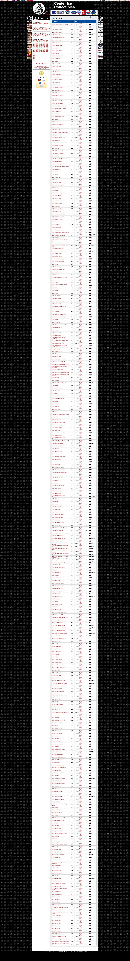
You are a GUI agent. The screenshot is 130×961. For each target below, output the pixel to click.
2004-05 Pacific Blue (56, 878)
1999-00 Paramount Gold (57, 588)
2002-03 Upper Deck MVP (57, 831)
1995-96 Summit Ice (56, 409)
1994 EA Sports (55, 274)
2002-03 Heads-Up (56, 762)
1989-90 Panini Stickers (57, 40)
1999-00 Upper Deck (56, 609)
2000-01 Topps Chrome (57, 659)
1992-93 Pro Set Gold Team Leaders (59, 158)
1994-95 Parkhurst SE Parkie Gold (59, 306)
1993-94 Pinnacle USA (57, 219)
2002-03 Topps (55, 807)
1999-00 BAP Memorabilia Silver (59, 538)
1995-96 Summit (55, 406)
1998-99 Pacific (55, 501)
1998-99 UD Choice (56, 519)
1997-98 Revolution (56, 483)
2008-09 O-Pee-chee (56, 925)
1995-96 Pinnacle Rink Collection (59, 396)
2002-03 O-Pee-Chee (56, 770)
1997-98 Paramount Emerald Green (59, 472)
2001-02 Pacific (55, 701)
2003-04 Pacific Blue (56, 849)
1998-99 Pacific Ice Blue (57, 504)
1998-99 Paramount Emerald (58, 514)
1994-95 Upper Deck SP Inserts (58, 361)
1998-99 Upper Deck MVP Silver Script (60, 533)
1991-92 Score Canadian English (59, 108)
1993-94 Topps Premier (57, 253)
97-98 (40, 49)
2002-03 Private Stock (56, 794)
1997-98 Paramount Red (57, 477)
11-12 (47, 41)
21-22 (34, 55)
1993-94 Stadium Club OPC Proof (59, 251)
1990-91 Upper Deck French (58, 69)
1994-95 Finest (55, 282)
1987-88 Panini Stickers (57, 29)
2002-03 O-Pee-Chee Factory (58, 773)
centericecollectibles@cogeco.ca (47, 952)
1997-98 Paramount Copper (58, 467)
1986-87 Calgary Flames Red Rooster (60, 24)
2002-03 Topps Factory (57, 812)
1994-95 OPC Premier (56, 298)
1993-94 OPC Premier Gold (57, 200)
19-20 (47, 51)
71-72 (34, 41)
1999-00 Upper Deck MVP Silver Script (60, 617)
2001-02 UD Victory (56, 736)
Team (40, 23)
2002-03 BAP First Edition (57, 754)
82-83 (37, 43)
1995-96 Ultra (55, 417)
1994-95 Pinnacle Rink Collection (59, 316)
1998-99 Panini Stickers (57, 506)
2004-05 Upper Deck (56, 886)
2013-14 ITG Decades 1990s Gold (59, 936)
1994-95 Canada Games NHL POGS (59, 277)
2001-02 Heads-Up (56, 693)
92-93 (40, 43)
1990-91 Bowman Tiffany (57, 45)
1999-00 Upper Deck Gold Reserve (59, 612)
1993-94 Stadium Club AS (57, 229)
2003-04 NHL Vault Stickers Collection (60, 844)
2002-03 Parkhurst (56, 788)
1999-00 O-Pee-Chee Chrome (58, 567)
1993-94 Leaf (55, 190)
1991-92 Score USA (56, 111)
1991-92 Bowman (55, 71)
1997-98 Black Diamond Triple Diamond (60, 440)
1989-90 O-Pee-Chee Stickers (58, 37)
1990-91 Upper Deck (56, 66)
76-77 (34, 48)
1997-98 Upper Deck (56, 490)
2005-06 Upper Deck (56, 904)
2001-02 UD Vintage (56, 738)
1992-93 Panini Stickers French (58, 137)
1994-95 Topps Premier (57, 351)
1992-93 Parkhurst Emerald (57, 145)
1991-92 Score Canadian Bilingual (59, 106)
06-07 (44, 48)
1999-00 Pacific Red (56, 577)
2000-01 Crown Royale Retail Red (59, 638)
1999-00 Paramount (56, 580)
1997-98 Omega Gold (56, 459)
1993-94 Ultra (55, 264)
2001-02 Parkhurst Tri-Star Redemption (60, 712)
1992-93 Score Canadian (57, 161)
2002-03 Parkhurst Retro (57, 791)
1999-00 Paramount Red (57, 591)
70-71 (34, 40)
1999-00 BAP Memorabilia (57, 535)
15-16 (47, 46)
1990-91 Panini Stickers (57, 50)
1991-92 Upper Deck (56, 121)
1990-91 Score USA (56, 58)
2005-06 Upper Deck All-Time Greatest (60, 907)
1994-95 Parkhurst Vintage (57, 309)
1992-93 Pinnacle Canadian (58, 150)
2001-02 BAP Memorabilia (57, 678)
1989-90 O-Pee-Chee (56, 34)
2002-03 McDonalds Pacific (57, 765)
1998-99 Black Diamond (57, 493)
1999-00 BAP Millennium (57, 541)
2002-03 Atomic (55, 746)
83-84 (37, 44)
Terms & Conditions (45, 67)
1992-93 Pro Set (55, 156)
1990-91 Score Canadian (57, 55)
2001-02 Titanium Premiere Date (59, 720)
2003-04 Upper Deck (56, 870)
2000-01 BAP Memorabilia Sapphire (59, 628)
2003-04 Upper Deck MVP (57, 873)
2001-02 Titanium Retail (57, 722)
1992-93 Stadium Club (56, 171)
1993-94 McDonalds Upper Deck (59, 193)
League (35, 23)
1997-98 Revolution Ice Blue (58, 485)
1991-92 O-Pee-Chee (56, 74)
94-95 (40, 45)
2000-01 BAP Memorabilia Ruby (58, 625)
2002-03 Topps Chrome (57, 809)
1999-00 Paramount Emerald (58, 585)
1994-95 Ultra (55, 353)
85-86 (37, 46)
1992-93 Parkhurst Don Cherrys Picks (60, 142)
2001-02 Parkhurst (56, 709)
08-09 (44, 50)
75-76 (34, 46)
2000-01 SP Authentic (56, 646)
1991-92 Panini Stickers (57, 79)
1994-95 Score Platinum (57, 327)
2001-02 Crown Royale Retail (58, 691)
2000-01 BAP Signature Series (58, 630)
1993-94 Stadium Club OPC (58, 248)
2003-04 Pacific (55, 846)
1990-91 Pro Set (55, 53)
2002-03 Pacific (55, 775)
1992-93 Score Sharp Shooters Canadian (60, 166)
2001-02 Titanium (55, 717)
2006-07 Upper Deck (56, 918)
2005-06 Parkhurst (56, 899)
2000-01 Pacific (55, 643)
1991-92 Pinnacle (55, 92)
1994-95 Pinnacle (55, 311)
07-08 (44, 49)
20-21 (34, 54)
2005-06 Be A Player (56, 891)
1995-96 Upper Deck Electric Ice (58, 422)
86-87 (37, 48)
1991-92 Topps (55, 119)
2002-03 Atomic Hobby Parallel (58, 749)
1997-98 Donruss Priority (57, 446)
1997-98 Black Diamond (57, 435)
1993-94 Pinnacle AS (56, 211)
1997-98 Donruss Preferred (57, 443)
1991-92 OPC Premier (56, 77)
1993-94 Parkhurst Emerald (57, 208)
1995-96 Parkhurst (56, 390)
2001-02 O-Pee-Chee (56, 699)
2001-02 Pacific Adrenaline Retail (59, 707)
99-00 (40, 51)
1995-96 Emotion (55, 380)
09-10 (44, 51)
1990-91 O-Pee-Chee (56, 48)
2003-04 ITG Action (56, 838)
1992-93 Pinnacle (55, 148)
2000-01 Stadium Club (56, 651)
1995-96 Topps (55, 411)
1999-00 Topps (55, 601)
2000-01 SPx (54, 649)
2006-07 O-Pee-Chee (56, 915)
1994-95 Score (55, 319)
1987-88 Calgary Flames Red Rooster (60, 26)
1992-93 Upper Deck (56, 182)
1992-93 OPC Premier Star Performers (60, 132)
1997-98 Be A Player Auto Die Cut (59, 432)
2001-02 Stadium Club (56, 715)
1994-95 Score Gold (56, 322)
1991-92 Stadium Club (56, 113)
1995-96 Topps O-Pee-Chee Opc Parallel (60, 414)
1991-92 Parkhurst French (57, 87)
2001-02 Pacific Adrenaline (57, 704)
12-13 (47, 43)
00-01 (44, 40)
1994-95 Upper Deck (56, 356)
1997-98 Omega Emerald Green (58, 456)
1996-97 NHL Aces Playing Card (58, 425)
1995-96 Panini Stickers (57, 388)
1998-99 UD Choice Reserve (58, 522)
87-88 (37, 49)
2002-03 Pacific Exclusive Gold (58, 783)
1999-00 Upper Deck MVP (57, 614)
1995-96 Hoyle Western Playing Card (59, 382)
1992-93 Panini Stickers (57, 135)
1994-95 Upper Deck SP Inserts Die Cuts (60, 364)
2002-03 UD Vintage (56, 825)
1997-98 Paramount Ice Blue (58, 475)
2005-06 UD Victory (56, 902)
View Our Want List (41, 63)
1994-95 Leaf (55, 293)
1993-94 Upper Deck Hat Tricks (58, 269)
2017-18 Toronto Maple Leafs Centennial (60, 939)
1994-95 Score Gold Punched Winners (60, 324)
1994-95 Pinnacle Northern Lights (59, 314)
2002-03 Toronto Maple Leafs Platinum (60, 817)
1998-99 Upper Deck (56, 525)
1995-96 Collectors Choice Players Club (60, 372)
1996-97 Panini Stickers (57, 427)
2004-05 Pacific (55, 875)
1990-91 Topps (55, 61)
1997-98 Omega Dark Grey (57, 454)
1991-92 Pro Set (55, 98)
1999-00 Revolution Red (57, 596)
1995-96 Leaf (55, 385)
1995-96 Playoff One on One (58, 398)
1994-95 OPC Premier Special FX (59, 301)
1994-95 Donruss (55, 280)
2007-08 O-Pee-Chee (56, 920)
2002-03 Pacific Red (56, 786)
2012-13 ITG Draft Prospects (58, 933)
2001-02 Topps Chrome (57, 728)
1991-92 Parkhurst (56, 82)
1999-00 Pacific (55, 575)
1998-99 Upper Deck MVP (57, 530)
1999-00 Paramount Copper (58, 583)
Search (45, 23)
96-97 (40, 48)
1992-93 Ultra (55, 179)
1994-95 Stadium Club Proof (58, 343)
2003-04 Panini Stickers (57, 860)
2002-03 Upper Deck (56, 828)
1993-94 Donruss (55, 187)
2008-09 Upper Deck (56, 931)
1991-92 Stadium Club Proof (58, 116)
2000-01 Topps (55, 657)
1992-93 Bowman (55, 127)
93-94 (40, 44)
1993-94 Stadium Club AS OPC (58, 235)
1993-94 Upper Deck (56, 266)
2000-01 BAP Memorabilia (57, 620)
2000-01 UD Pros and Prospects (58, 667)
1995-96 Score (55, 401)
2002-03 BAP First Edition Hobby (59, 757)
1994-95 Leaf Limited (56, 295)
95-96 (40, 46)
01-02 (44, 41)
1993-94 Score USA (56, 224)
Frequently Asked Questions (41, 68)
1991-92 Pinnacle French (57, 95)
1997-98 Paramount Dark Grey (58, 469)
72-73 (34, 43)
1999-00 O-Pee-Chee (56, 564)
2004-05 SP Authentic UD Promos (59, 883)
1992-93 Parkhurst (56, 140)
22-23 (34, 56)
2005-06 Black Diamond (57, 894)
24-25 (34, 58)
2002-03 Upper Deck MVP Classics (59, 833)
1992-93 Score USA (56, 169)
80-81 (37, 40)
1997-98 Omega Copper (57, 451)
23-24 (34, 57)
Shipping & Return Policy (41, 66)
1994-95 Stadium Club (56, 335)
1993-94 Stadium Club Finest (58, 237)
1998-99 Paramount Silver (57, 517)
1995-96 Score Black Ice (57, 403)
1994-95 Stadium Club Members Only (60, 340)
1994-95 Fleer (55, 290)
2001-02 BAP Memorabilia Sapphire (59, 683)
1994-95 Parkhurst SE (56, 303)
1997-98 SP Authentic (56, 488)
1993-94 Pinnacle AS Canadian (58, 214)
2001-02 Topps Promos (57, 733)
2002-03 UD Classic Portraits (58, 820)
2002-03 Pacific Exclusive (57, 780)
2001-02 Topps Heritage (57, 730)
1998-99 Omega (55, 498)
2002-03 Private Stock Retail (58, 799)
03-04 (44, 44)
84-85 (37, 45)
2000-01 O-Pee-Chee (56, 641)
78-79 (34, 50)
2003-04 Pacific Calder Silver (58, 854)
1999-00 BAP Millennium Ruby (58, 562)
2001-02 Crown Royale (57, 688)
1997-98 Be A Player (56, 430)
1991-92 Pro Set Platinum (57, 103)
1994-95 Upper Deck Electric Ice (58, 359)
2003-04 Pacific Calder (57, 852)
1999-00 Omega (55, 570)
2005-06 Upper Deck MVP (57, 910)
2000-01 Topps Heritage (57, 662)
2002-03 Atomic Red (56, 751)
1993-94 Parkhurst (56, 206)
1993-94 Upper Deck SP (57, 272)
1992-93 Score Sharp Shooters (58, 164)
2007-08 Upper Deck (56, 923)
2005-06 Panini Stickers (57, 896)
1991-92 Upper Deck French (58, 124)
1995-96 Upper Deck (56, 419)
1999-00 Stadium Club (56, 599)
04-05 (44, 45)
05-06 (44, 46)
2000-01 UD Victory (56, 670)
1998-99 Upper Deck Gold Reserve (59, 527)
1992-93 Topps (55, 174)
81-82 (37, 41)
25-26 (34, 60)
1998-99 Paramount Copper (58, 512)
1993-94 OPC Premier (56, 195)
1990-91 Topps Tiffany (56, 63)
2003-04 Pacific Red (56, 857)
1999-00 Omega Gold (56, 572)
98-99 (40, 50)
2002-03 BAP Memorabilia (57, 759)
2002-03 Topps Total (56, 815)
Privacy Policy (37, 67)
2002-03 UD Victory (56, 823)
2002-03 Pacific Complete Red (58, 778)
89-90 (37, 51)
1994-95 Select (55, 330)
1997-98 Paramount (56, 464)
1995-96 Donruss (55, 377)
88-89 (37, 50)
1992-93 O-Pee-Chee (56, 129)
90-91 (40, 40)
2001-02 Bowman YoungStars (58, 686)
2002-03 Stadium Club (56, 802)
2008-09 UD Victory (56, 928)
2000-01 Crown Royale (57, 635)
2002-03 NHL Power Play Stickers (59, 767)
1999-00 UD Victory (56, 606)
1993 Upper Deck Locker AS (58, 185)
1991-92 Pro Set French (57, 100)
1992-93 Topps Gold (56, 177)
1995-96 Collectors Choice (57, 369)
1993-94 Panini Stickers (57, 203)
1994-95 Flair (55, 287)
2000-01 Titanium (55, 654)
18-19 (47, 50)
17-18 (47, 49)
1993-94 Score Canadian (57, 222)
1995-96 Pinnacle (55, 393)
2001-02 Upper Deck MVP (57, 744)
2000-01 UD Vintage (56, 672)
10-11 (47, 40)
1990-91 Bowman (55, 42)
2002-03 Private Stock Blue (57, 796)
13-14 (47, 44)
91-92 (40, 41)
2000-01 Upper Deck (56, 675)
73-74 (34, 44)
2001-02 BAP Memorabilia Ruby (58, 680)
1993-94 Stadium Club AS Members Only (60, 232)
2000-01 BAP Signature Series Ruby (59, 633)
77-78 (34, 49)
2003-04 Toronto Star (56, 865)
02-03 (44, 43)
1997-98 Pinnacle (55, 480)
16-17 (47, 48)
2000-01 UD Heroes (56, 664)
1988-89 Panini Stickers (57, 32)
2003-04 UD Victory (56, 867)
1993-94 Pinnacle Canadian (58, 216)
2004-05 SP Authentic (56, 881)
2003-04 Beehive (55, 836)
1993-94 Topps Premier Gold (58, 258)
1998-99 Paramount (56, 509)
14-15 (47, 45)
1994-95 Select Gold (56, 332)
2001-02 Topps (55, 725)
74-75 (34, 45)
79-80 (34, 51)
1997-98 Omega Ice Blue (57, 461)
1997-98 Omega (55, 448)
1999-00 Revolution (56, 593)
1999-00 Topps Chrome (57, 604)
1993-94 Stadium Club (56, 227)
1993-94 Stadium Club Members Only (60, 243)
